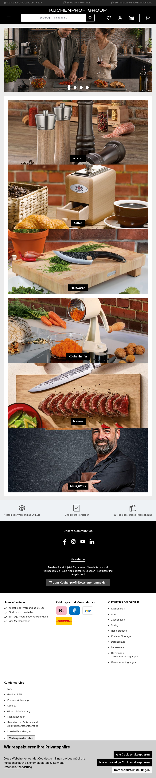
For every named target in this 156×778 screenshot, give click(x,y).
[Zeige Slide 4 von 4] (87, 87)
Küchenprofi (118, 608)
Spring (115, 625)
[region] (78, 60)
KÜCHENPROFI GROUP (123, 602)
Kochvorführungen (121, 636)
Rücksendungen (16, 716)
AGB (9, 688)
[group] (78, 60)
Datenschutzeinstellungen (132, 770)
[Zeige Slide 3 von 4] (81, 87)
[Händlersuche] (131, 18)
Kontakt (11, 705)
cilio (113, 614)
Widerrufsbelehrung (18, 711)
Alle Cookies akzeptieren (133, 754)
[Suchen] (90, 18)
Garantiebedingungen (123, 662)
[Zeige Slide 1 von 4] (68, 87)
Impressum (117, 647)
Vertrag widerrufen (21, 738)
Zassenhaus (118, 619)
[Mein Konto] (120, 18)
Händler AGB (14, 694)
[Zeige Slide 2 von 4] (74, 87)
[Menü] (8, 18)
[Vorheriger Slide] (7, 59)
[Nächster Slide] (149, 59)
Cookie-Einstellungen (19, 731)
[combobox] (53, 18)
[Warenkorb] (147, 18)
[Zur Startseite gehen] (78, 10)
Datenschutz (118, 641)
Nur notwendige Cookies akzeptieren (124, 762)
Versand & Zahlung (18, 700)
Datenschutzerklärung (18, 766)
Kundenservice (14, 682)
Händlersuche (119, 630)
